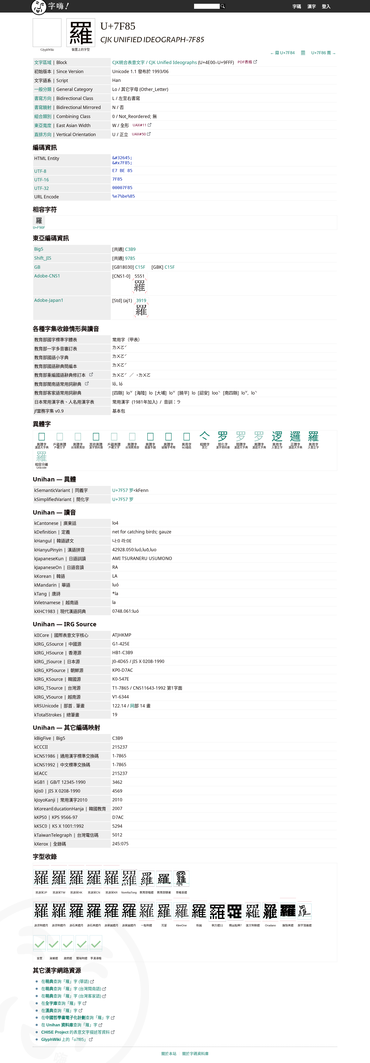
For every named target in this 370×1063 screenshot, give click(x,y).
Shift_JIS (42, 258)
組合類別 (42, 116)
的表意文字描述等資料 (75, 1032)
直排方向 (42, 134)
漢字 (311, 6)
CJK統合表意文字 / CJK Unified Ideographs (154, 62)
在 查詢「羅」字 (69, 1025)
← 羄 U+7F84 (282, 53)
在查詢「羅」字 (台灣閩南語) (71, 989)
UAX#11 (139, 124)
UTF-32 (41, 188)
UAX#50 (139, 133)
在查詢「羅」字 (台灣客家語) (71, 996)
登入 (326, 6)
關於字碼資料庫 (195, 1054)
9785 (130, 258)
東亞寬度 (42, 125)
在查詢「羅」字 (61, 1003)
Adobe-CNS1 (47, 276)
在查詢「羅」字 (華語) (65, 981)
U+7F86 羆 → (323, 53)
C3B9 (130, 249)
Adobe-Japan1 (48, 300)
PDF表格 (245, 61)
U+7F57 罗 (122, 490)
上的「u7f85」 (64, 1039)
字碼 (296, 6)
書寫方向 (42, 98)
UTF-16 (41, 180)
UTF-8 (40, 171)
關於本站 (168, 1054)
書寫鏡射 (42, 107)
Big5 (38, 249)
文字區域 (42, 62)
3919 (141, 300)
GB (37, 267)
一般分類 (42, 89)
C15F (140, 267)
